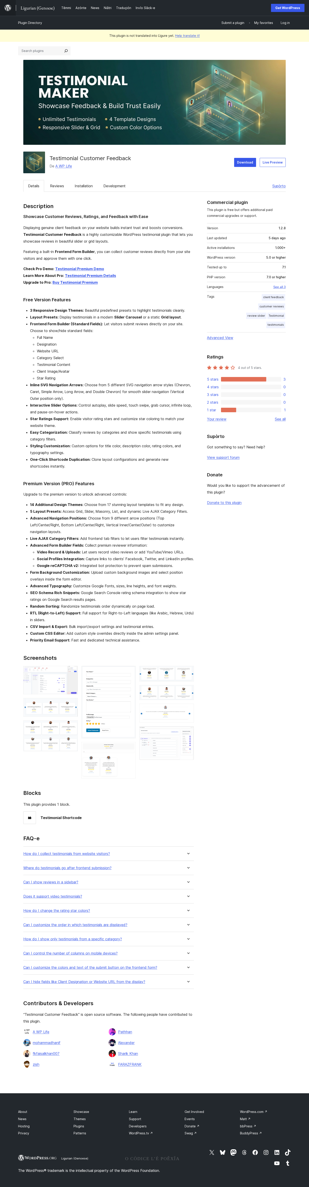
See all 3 (279, 287)
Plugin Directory (30, 23)
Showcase (81, 1112)
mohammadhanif (46, 1042)
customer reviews (271, 306)
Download (245, 162)
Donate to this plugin (224, 502)
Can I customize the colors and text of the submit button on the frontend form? (90, 967)
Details (33, 186)
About (22, 1112)
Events (190, 1119)
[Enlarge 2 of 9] (71, 704)
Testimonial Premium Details (90, 275)
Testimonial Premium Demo (79, 269)
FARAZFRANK (130, 1064)
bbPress (248, 1126)
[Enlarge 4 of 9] (129, 672)
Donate (192, 1126)
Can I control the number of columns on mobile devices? (70, 953)
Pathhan (125, 1032)
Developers (138, 1126)
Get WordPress (287, 8)
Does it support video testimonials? (52, 896)
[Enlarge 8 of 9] (187, 709)
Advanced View (220, 337)
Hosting (24, 1126)
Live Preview (273, 162)
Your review (216, 419)
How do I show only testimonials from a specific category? (72, 939)
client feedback (273, 297)
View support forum (223, 457)
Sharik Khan (128, 1053)
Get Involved (194, 1112)
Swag (191, 1133)
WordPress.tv (141, 1133)
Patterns (80, 1133)
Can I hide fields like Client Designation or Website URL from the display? (84, 982)
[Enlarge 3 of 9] (71, 726)
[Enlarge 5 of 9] (129, 748)
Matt (245, 1119)
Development (114, 186)
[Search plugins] (66, 50)
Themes (80, 1119)
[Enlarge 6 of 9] (187, 672)
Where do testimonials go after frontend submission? (67, 868)
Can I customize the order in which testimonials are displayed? (75, 925)
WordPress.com (253, 1112)
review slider (256, 315)
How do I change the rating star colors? (56, 910)
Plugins (79, 1126)
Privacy (23, 1133)
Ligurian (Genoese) (74, 1158)
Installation (84, 186)
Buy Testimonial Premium (75, 282)
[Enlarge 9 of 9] (187, 732)
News (22, 1119)
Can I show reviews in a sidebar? (50, 882)
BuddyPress (251, 1133)
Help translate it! (187, 35)
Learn (133, 1112)
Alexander (126, 1042)
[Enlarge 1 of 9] (71, 672)
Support (135, 1119)
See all (280, 419)
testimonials (276, 324)
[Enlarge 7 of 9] (187, 691)
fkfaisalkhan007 (46, 1053)
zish (36, 1064)
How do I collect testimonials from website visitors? (66, 854)
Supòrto (279, 186)
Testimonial (276, 315)
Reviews (57, 186)
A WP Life (63, 166)
